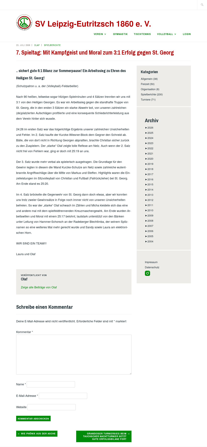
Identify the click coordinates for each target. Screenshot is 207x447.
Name (21, 384)
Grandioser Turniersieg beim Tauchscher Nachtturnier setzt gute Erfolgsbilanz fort (104, 436)
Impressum (151, 262)
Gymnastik (120, 34)
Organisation (148, 89)
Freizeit (145, 84)
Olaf (37, 45)
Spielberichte (52, 45)
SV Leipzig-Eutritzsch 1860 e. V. (93, 23)
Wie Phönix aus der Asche (38, 433)
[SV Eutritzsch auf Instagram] (147, 275)
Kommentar (24, 332)
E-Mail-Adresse (27, 395)
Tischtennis (142, 34)
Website (21, 407)
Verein (98, 34)
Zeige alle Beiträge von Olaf (39, 287)
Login (187, 34)
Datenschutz (152, 267)
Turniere (145, 99)
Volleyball (165, 34)
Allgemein (147, 79)
